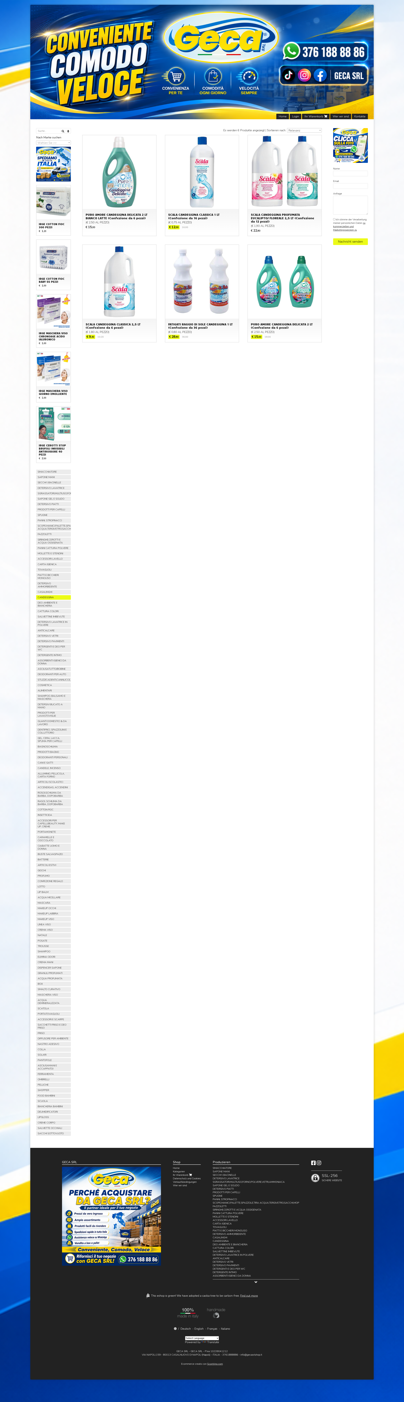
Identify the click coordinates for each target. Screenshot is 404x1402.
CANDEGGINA (46, 597)
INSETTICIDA (45, 815)
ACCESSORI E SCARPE (51, 1019)
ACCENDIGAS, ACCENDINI (53, 787)
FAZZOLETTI (44, 534)
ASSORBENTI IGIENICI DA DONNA (52, 662)
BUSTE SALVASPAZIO (50, 854)
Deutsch (186, 1329)
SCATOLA (43, 1008)
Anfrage (337, 193)
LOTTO (41, 886)
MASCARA (44, 903)
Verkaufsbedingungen (185, 1182)
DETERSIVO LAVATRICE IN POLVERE (52, 623)
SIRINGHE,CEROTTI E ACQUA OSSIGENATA (50, 541)
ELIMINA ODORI (46, 957)
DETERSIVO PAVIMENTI (51, 641)
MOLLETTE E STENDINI (50, 553)
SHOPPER (43, 1090)
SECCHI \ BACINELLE (49, 482)
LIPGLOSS (43, 1117)
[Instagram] (319, 1164)
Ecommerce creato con (202, 1364)
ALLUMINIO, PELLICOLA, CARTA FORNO (51, 775)
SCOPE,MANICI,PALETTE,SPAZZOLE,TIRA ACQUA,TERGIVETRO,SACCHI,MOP (54, 527)
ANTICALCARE (46, 630)
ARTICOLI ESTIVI (47, 865)
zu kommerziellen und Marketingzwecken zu (349, 226)
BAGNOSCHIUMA (48, 746)
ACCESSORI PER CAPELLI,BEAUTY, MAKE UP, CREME (51, 823)
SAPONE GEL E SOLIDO (51, 499)
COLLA (42, 1049)
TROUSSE (43, 946)
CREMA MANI (45, 962)
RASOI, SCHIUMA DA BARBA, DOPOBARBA (50, 803)
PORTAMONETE (47, 832)
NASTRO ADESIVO (48, 1044)
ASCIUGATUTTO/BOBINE (52, 669)
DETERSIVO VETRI (48, 636)
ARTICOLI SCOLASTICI (50, 782)
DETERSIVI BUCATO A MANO (50, 706)
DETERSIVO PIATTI (48, 504)
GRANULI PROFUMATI (50, 973)
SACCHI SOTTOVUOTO (51, 1133)
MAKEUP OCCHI (47, 908)
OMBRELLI (43, 1079)
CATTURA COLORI (48, 611)
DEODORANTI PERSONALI (53, 757)
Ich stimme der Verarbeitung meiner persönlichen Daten (350, 225)
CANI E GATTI (45, 762)
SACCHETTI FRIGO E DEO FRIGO (52, 1026)
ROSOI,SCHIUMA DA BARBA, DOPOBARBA (50, 794)
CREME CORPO (46, 1122)
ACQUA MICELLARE (49, 897)
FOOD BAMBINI (46, 1095)
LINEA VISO (44, 924)
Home (283, 116)
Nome (336, 168)
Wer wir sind (341, 116)
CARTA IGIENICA (47, 564)
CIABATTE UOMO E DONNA (49, 847)
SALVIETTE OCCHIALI (50, 1128)
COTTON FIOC (45, 809)
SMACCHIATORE (47, 472)
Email (336, 181)
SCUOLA (43, 1101)
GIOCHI (42, 870)
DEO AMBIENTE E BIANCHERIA (47, 604)
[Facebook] (313, 1164)
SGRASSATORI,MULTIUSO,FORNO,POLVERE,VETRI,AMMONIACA (54, 493)
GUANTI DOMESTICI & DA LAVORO (52, 722)
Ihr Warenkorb (314, 116)
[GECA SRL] (202, 62)
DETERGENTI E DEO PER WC (51, 648)
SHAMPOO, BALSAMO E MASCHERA (51, 697)
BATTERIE (43, 859)
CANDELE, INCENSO (49, 768)
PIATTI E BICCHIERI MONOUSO (48, 576)
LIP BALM (43, 892)
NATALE (42, 935)
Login (295, 116)
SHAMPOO (44, 951)
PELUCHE (43, 1085)
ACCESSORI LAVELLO (50, 559)
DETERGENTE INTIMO (50, 655)
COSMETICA (45, 685)
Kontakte (359, 116)
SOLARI (42, 1055)
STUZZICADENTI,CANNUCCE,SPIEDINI (54, 680)
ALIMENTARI (45, 690)
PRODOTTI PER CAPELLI (51, 509)
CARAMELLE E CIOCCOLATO (46, 839)
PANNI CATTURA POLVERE (53, 548)
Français (212, 1329)
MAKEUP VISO (46, 919)
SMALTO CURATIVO (49, 989)
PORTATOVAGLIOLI (48, 1014)
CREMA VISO (45, 930)
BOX (40, 984)
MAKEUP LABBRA (48, 913)
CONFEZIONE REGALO (50, 881)
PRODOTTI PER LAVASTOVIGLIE (47, 714)
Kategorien (179, 1171)
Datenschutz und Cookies (187, 1178)
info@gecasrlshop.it (251, 1355)
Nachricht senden (350, 241)
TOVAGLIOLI (44, 569)
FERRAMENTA (46, 1074)
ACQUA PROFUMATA (50, 978)
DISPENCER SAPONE (50, 968)
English (199, 1329)
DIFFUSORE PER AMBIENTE (53, 1038)
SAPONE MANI (46, 477)
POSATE (42, 941)
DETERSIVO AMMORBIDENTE (47, 585)
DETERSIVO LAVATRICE (51, 488)
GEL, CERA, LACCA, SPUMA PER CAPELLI (50, 739)
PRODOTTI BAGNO (48, 752)
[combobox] (304, 130)
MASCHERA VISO (48, 995)
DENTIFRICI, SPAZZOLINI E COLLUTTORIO (52, 731)
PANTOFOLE (45, 1060)
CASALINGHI (45, 592)
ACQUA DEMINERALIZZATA (48, 1001)
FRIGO (41, 1033)
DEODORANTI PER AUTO (52, 674)
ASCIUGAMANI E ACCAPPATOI (47, 1067)
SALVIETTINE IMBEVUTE (51, 616)
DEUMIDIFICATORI (48, 1112)
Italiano (225, 1329)
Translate (213, 1342)
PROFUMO (44, 876)
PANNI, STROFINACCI (50, 520)
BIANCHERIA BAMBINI (50, 1106)
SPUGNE (43, 515)
